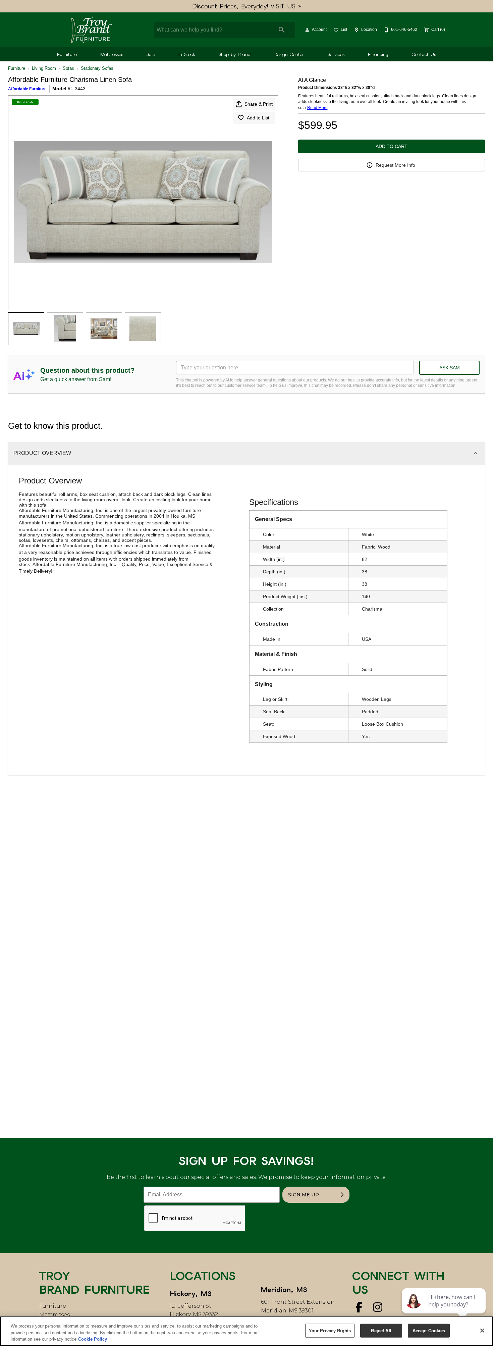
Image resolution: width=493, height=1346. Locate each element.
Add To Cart (391, 146)
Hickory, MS (191, 1293)
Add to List (258, 117)
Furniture (67, 54)
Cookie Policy (92, 1339)
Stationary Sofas (97, 68)
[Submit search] (281, 30)
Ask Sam (449, 367)
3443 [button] (80, 88)
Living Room (44, 68)
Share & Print (258, 104)
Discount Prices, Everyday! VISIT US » (246, 6)
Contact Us (424, 54)
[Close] (482, 1330)
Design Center (289, 54)
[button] (307, 30)
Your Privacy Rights (330, 1330)
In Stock (186, 54)
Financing (378, 54)
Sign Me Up (303, 1195)
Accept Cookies (429, 1330)
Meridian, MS (284, 1289)
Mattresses (111, 54)
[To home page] (91, 29)
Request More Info (395, 165)
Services (336, 54)
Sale (151, 54)
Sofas (68, 68)
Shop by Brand (235, 54)
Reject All (381, 1330)
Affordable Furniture (27, 89)
